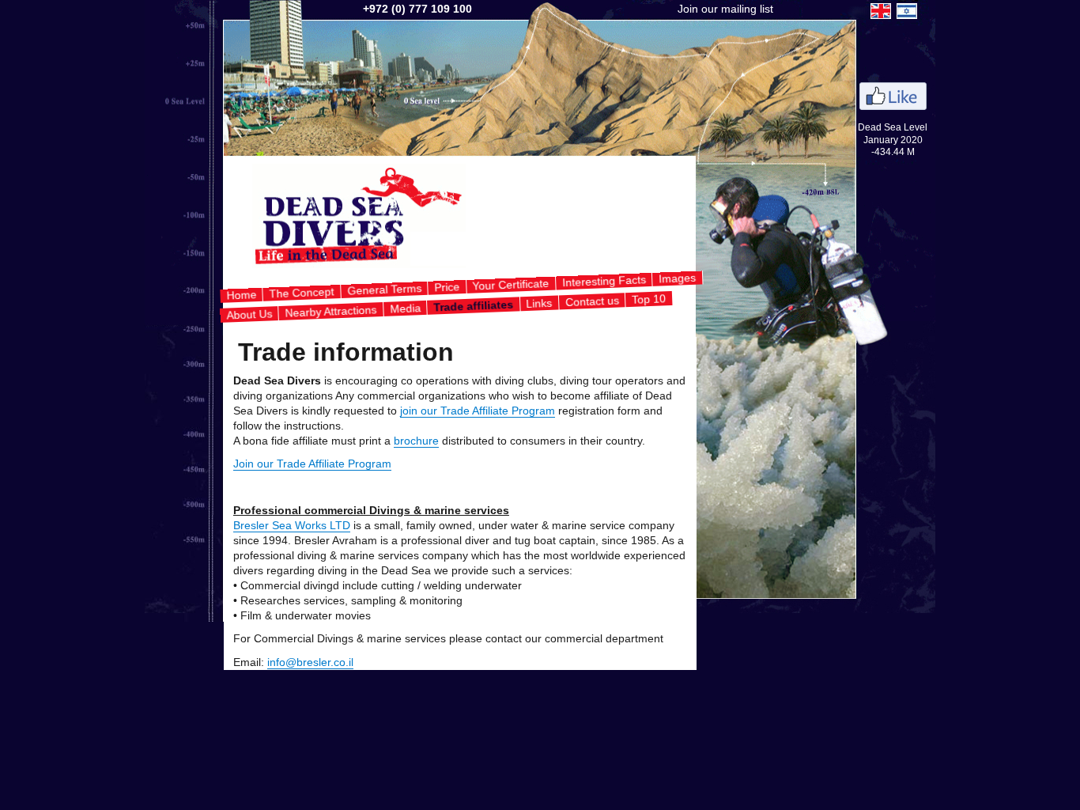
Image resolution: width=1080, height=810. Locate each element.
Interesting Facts (603, 281)
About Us (248, 314)
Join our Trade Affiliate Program (312, 464)
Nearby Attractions (331, 311)
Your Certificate (510, 285)
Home (241, 294)
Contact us (592, 300)
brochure (416, 441)
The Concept (301, 292)
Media (405, 307)
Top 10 (649, 298)
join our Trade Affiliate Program (477, 411)
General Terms (383, 289)
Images (678, 278)
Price (447, 286)
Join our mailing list (725, 9)
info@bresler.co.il (310, 662)
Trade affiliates (472, 305)
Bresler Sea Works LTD (291, 526)
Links (539, 302)
